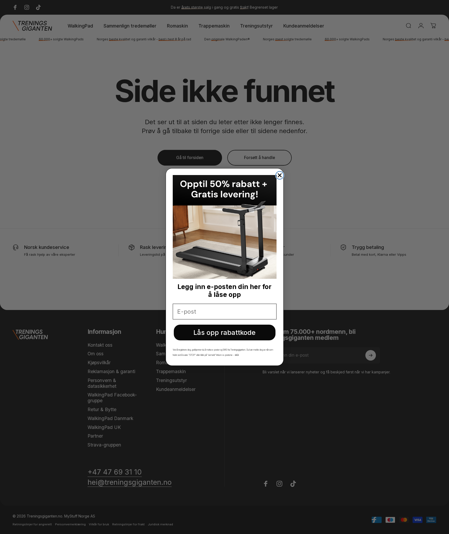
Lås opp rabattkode (224, 332)
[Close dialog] (280, 175)
